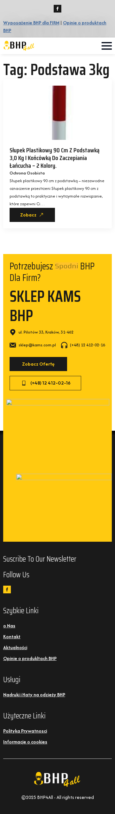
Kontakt (11, 636)
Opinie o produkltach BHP (30, 658)
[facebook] (57, 9)
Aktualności (15, 647)
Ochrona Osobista (27, 173)
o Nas (9, 625)
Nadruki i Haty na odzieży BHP (34, 694)
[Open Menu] (107, 46)
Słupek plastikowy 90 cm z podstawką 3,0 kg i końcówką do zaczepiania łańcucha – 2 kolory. (54, 157)
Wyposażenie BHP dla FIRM (31, 22)
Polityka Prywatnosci (25, 730)
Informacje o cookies (25, 741)
